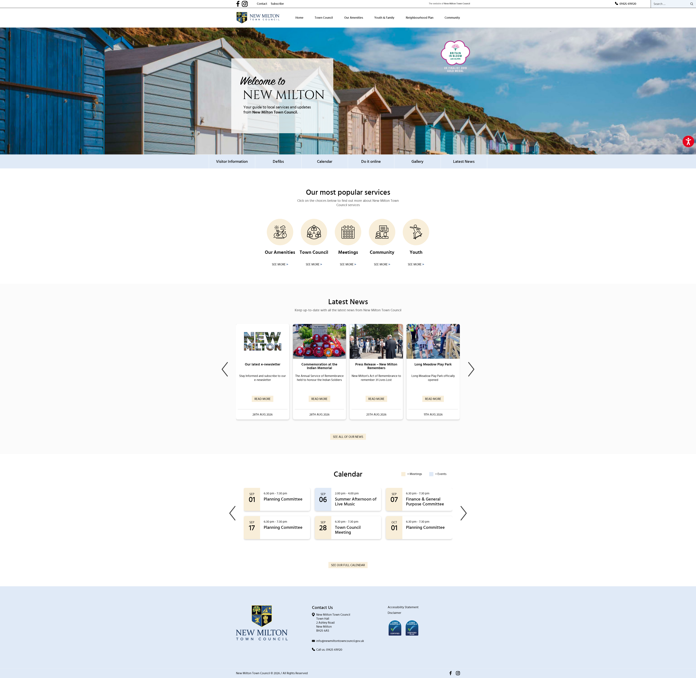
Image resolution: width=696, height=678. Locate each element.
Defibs (278, 162)
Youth (416, 252)
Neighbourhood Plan (419, 17)
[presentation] (225, 369)
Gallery (417, 162)
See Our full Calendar (348, 565)
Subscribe (277, 3)
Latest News (464, 162)
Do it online (371, 162)
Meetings (348, 252)
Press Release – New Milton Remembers (376, 366)
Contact (262, 3)
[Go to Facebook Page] (239, 4)
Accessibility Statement (403, 607)
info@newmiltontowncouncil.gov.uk (340, 640)
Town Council (324, 17)
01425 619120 (628, 3)
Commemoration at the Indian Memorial (319, 366)
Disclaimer (394, 612)
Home (299, 17)
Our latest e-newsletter (262, 364)
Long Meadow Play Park (433, 364)
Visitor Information (232, 162)
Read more (262, 398)
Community (452, 17)
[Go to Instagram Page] (249, 4)
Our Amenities (353, 17)
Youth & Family (384, 17)
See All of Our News (348, 436)
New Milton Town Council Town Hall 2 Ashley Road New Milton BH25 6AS (333, 622)
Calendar (324, 162)
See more (280, 264)
